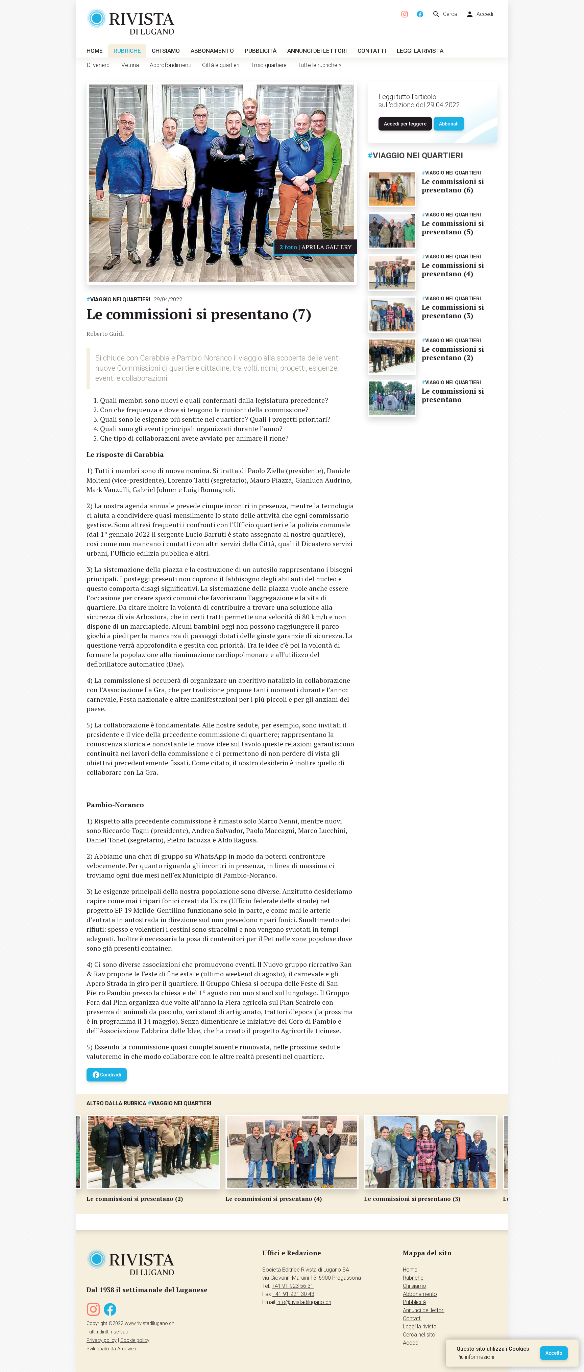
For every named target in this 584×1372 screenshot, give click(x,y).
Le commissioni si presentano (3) (453, 311)
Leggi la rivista (420, 50)
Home (95, 50)
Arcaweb (126, 1349)
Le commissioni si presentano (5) (453, 227)
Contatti (372, 50)
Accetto (553, 1353)
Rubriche (127, 50)
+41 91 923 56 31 (293, 1286)
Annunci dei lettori (317, 50)
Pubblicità (260, 50)
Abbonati (449, 123)
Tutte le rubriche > (319, 65)
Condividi (106, 1075)
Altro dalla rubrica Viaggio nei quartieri (149, 1103)
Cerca (444, 14)
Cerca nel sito (419, 1334)
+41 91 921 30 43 (293, 1294)
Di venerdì (99, 65)
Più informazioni (475, 1357)
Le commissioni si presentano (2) (453, 353)
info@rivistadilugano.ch (303, 1302)
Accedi (479, 14)
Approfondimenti (170, 65)
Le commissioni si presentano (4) (453, 269)
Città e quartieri (220, 65)
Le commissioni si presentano (453, 395)
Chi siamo (166, 50)
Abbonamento (212, 50)
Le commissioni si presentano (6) (453, 185)
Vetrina (130, 65)
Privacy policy (102, 1340)
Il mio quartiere (268, 65)
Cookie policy (134, 1340)
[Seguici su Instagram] (405, 14)
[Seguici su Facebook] (420, 14)
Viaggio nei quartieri (118, 299)
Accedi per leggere (405, 123)
